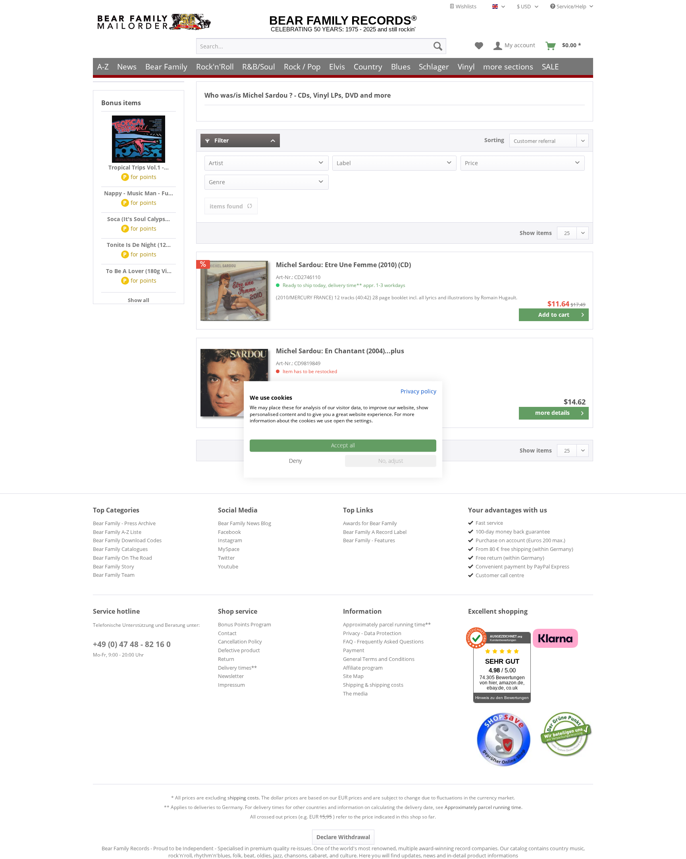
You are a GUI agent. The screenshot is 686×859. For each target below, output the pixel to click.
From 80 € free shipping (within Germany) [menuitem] (524, 549)
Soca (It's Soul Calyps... (138, 219)
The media (355, 693)
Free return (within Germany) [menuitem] (510, 557)
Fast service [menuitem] (489, 522)
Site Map (353, 676)
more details (552, 412)
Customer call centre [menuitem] (500, 575)
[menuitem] (321, 46)
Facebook (229, 531)
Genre (217, 182)
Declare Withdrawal (343, 837)
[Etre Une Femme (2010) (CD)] (234, 290)
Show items (536, 233)
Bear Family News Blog (244, 523)
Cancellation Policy (240, 641)
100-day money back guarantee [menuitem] (513, 531)
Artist (216, 163)
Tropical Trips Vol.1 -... (138, 167)
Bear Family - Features (369, 540)
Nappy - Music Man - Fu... (138, 193)
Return (226, 659)
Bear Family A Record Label (375, 531)
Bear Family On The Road (122, 557)
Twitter (226, 557)
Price (471, 163)
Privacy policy (418, 391)
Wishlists (465, 6)
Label (344, 163)
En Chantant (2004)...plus (340, 351)
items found (226, 206)
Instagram (230, 540)
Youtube (228, 566)
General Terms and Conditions (378, 659)
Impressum (231, 684)
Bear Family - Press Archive (124, 523)
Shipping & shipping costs (373, 684)
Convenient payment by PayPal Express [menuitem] (522, 566)
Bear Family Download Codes (127, 540)
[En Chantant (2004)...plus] (234, 383)
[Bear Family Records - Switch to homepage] (155, 22)
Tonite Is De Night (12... (139, 244)
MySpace (228, 549)
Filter (221, 140)
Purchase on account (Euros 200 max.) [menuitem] (520, 540)
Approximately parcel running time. (483, 807)
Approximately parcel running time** (387, 624)
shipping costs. (243, 797)
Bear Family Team (114, 574)
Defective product (239, 650)
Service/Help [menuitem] (571, 6)
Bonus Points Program (244, 624)
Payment (353, 650)
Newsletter (231, 676)
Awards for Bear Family (370, 523)
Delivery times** (237, 667)
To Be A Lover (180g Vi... (139, 271)
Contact (227, 633)
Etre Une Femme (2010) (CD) (343, 264)
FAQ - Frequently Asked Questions (383, 641)
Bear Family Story (113, 566)
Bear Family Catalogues (120, 549)
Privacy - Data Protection (372, 633)
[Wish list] (479, 46)
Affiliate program (363, 667)
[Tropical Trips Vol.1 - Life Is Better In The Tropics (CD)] (138, 139)
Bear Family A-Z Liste (117, 531)
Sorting (494, 140)
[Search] (438, 46)
